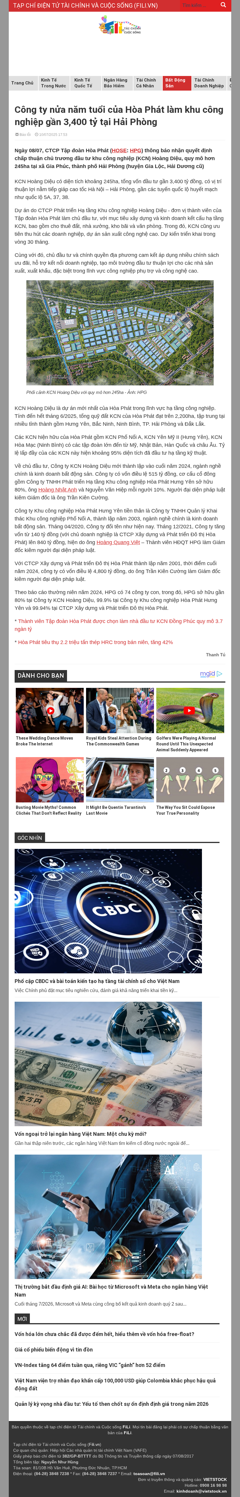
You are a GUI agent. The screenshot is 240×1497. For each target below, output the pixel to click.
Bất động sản (175, 83)
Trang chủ (22, 83)
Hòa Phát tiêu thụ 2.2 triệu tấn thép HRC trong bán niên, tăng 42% (95, 642)
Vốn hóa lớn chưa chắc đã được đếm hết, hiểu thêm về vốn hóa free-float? (104, 1334)
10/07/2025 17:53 (52, 134)
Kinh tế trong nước (53, 83)
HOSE (119, 150)
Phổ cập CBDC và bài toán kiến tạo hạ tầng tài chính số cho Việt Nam (97, 981)
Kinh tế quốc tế (83, 83)
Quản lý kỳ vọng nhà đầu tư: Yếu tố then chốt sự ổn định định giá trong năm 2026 (111, 1404)
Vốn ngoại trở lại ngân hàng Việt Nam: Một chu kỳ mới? (81, 1134)
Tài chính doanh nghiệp (209, 83)
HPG (135, 150)
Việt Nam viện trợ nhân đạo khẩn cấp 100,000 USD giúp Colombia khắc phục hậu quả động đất (115, 1384)
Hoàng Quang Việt (118, 542)
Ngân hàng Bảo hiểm (115, 83)
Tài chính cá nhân (146, 83)
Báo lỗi (25, 134)
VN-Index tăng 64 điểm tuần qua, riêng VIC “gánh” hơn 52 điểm (90, 1365)
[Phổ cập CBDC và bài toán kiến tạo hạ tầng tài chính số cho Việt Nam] (117, 911)
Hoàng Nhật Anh (57, 490)
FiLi (126, 1427)
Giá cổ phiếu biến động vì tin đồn (54, 1350)
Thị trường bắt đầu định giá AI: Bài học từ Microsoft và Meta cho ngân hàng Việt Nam (111, 1291)
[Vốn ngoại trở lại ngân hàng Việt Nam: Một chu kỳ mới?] (117, 1064)
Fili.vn (94, 1444)
